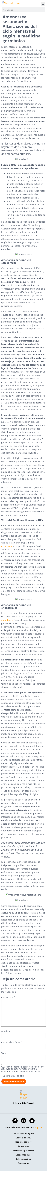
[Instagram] (23, 1120)
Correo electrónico (11, 1042)
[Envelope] (32, 1120)
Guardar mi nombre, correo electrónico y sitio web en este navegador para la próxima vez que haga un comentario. (22, 1069)
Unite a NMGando (23, 1103)
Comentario (8, 997)
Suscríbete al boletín (13, 1076)
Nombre (6, 1031)
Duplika (38, 1127)
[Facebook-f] (15, 1120)
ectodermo (7, 546)
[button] (43, 4)
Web (3, 1053)
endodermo (7, 620)
